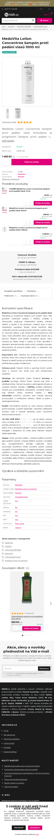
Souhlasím (35, 828)
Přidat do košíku (32, 162)
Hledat (32, 20)
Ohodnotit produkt (9, 122)
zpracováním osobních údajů (26, 673)
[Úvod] (11, 15)
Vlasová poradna (11, 786)
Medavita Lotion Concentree (16, 560)
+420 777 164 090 (10, 9)
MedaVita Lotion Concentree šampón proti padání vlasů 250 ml (28, 209)
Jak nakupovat (9, 735)
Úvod (4, 26)
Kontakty (7, 747)
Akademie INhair (10, 752)
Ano (16, 501)
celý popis (8, 140)
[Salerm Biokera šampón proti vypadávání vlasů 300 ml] (27, 588)
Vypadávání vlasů (21, 497)
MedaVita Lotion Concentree (26, 489)
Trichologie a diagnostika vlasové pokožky (21, 769)
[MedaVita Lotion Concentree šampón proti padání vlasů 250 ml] (4, 210)
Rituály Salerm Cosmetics (14, 783)
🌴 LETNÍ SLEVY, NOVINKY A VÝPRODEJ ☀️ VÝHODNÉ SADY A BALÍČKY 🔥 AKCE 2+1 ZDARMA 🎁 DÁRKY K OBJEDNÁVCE (27, 3)
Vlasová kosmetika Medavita (15, 779)
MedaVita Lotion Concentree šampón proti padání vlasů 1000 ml (28, 228)
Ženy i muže (19, 523)
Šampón (21, 177)
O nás (6, 730)
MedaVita (22, 174)
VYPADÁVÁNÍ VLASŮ (40, 26)
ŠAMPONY (9, 543)
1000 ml (18, 528)
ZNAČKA (8, 546)
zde (37, 834)
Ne (16, 507)
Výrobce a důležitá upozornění (23, 471)
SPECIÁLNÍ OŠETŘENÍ (24, 26)
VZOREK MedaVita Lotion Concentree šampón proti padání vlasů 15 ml (29, 190)
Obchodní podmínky (12, 739)
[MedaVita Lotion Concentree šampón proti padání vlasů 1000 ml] (4, 229)
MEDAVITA (9, 553)
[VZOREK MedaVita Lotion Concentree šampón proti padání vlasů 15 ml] (4, 190)
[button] (22, 635)
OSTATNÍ (11, 26)
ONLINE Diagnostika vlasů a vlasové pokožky (22, 766)
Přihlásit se (44, 669)
